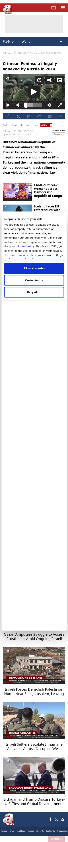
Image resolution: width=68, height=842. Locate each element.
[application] (34, 421)
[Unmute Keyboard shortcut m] (16, 837)
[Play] (34, 421)
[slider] (34, 837)
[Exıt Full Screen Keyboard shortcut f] (62, 837)
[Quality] (51, 837)
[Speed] (42, 5)
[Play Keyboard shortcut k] (5, 837)
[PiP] (62, 5)
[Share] (52, 5)
